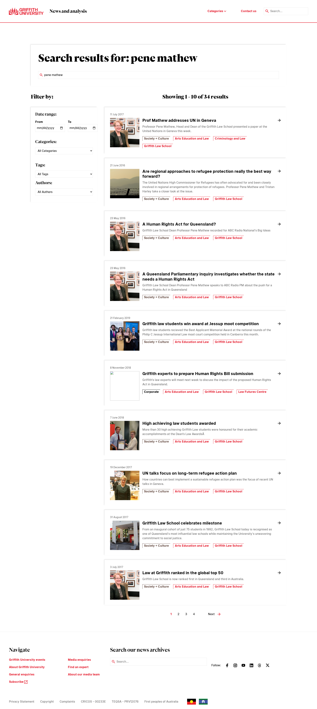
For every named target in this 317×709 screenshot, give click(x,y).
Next (211, 614)
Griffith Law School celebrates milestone (182, 523)
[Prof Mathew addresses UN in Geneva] (124, 132)
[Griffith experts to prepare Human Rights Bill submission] (124, 386)
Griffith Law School (158, 146)
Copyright (47, 701)
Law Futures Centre (252, 392)
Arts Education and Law (192, 138)
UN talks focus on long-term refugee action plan (189, 473)
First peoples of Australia (161, 701)
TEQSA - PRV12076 (125, 701)
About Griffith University (27, 667)
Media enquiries (79, 660)
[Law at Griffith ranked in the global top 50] (124, 585)
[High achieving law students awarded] (124, 435)
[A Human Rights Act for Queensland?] (124, 236)
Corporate (151, 392)
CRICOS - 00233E (93, 701)
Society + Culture (156, 138)
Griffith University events (27, 660)
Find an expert (78, 667)
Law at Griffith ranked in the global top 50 (182, 572)
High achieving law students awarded (179, 423)
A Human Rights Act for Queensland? (179, 224)
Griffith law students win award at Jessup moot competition (200, 323)
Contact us (248, 11)
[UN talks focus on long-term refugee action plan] (124, 485)
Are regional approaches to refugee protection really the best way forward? (206, 174)
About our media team (84, 674)
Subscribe (16, 682)
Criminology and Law (230, 138)
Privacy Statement (21, 701)
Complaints (67, 701)
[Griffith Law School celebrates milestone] (124, 535)
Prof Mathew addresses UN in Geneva (179, 120)
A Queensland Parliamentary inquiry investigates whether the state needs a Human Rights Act (208, 277)
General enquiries (21, 674)
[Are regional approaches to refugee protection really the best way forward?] (124, 183)
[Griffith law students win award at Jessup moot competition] (124, 336)
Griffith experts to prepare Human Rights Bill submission (197, 373)
